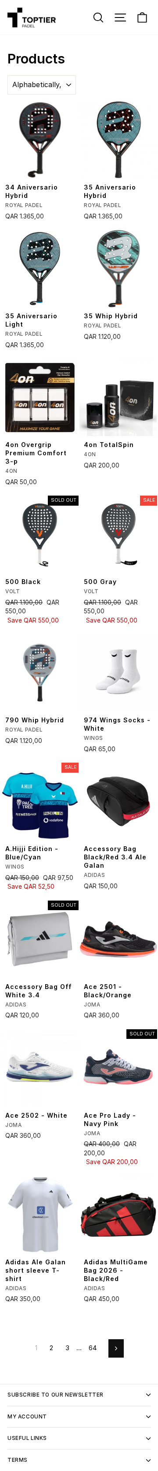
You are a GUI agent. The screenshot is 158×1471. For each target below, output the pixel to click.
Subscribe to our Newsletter (55, 1395)
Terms (17, 1460)
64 (93, 1348)
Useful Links (27, 1438)
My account (27, 1417)
